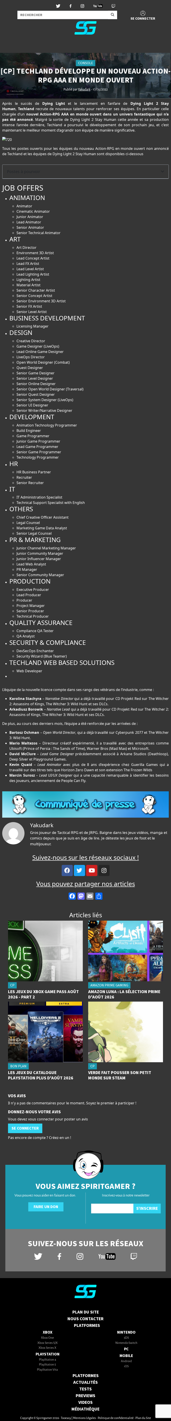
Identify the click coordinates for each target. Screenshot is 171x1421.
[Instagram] (104, 870)
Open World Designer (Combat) (43, 362)
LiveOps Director (30, 357)
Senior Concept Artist (34, 295)
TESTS (85, 1389)
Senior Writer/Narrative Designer (44, 410)
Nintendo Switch (126, 1343)
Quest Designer (29, 367)
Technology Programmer (37, 457)
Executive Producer (32, 589)
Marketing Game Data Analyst (41, 528)
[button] (162, 171)
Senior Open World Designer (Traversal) (49, 389)
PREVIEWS (85, 1396)
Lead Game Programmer (37, 446)
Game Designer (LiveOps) (37, 346)
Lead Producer (28, 594)
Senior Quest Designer (35, 394)
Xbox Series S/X (47, 1343)
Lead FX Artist (27, 263)
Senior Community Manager (40, 574)
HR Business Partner (33, 472)
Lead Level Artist (30, 268)
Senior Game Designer (35, 373)
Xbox (47, 1332)
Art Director (26, 247)
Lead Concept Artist (32, 258)
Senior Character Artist (35, 290)
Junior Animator (29, 216)
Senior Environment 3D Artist (41, 301)
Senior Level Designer (34, 378)
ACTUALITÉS (85, 1382)
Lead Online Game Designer (40, 351)
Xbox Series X (47, 1348)
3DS (126, 1338)
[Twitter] (79, 870)
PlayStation (47, 1354)
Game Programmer (32, 435)
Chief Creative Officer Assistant (42, 517)
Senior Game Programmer (38, 452)
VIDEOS (85, 1402)
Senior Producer (30, 610)
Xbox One (47, 1338)
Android (126, 1361)
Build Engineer (28, 430)
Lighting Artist (28, 279)
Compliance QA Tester (35, 630)
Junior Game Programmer (38, 441)
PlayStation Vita (47, 1370)
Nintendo (126, 1332)
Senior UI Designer (32, 405)
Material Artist (28, 285)
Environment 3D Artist (35, 252)
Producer (24, 600)
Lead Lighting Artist (32, 274)
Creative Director (30, 340)
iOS (126, 1366)
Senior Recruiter (30, 482)
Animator (24, 206)
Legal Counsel (28, 522)
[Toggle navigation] (9, 45)
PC (126, 1349)
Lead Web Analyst (31, 564)
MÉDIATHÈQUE (85, 1409)
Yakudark (84, 89)
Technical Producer (32, 616)
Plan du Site (85, 1312)
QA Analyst (25, 636)
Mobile (126, 1356)
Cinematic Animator (33, 211)
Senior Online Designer (36, 383)
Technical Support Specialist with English (50, 502)
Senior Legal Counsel (34, 533)
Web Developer (29, 670)
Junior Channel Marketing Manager (46, 548)
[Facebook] (67, 870)
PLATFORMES (86, 1376)
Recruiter (24, 477)
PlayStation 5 (47, 1364)
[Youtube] (91, 870)
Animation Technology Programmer (46, 425)
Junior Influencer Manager (38, 558)
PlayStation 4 (47, 1359)
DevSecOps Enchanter (35, 650)
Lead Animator (28, 222)
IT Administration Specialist (39, 497)
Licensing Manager (32, 326)
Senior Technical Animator (38, 232)
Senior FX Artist (29, 306)
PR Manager (26, 569)
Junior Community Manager (39, 553)
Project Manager (30, 605)
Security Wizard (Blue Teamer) (41, 656)
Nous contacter (85, 1319)
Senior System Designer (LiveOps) (44, 399)
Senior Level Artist (31, 311)
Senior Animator (30, 227)
